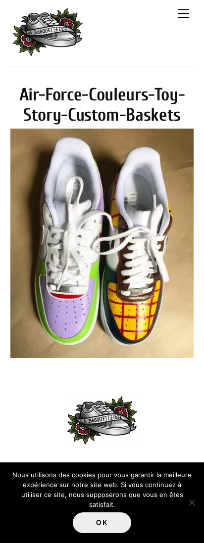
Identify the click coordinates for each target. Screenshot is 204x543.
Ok (101, 523)
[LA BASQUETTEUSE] (47, 53)
